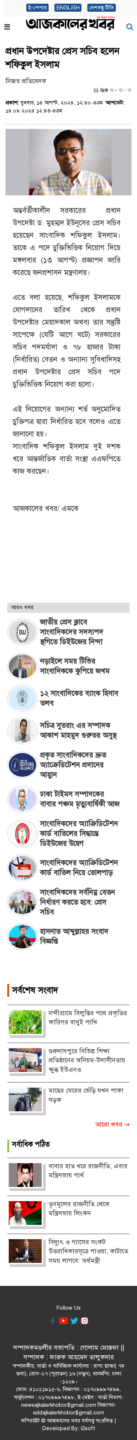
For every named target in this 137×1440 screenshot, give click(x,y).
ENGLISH (68, 7)
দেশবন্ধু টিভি (101, 7)
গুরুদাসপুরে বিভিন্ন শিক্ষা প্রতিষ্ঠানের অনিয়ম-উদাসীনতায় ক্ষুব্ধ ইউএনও (87, 1060)
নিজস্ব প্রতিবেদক (25, 81)
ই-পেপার (37, 7)
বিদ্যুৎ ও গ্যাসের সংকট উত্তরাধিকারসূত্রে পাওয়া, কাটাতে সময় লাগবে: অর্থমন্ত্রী (88, 1251)
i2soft (88, 1428)
